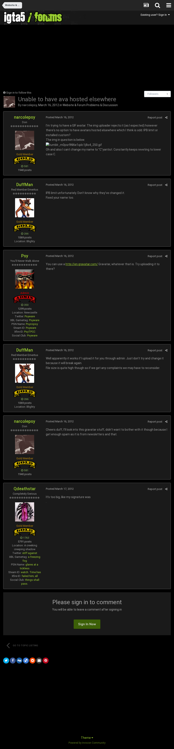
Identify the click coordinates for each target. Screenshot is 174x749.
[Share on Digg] (19, 661)
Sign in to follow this (18, 92)
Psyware (30, 316)
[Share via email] (39, 661)
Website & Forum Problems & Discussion (90, 105)
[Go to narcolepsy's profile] (9, 102)
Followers (153, 94)
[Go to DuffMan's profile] (24, 207)
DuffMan (24, 184)
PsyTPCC (29, 331)
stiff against (29, 553)
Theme (86, 737)
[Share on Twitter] (6, 661)
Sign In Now (87, 624)
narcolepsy (29, 105)
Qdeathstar (25, 488)
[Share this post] (166, 117)
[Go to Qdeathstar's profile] (24, 511)
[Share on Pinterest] (46, 661)
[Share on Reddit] (32, 661)
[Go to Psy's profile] (24, 279)
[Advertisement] (52, 58)
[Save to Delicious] (26, 661)
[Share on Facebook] (13, 661)
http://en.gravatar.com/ (82, 264)
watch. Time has (31, 572)
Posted (60, 117)
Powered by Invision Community (87, 742)
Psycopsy (32, 324)
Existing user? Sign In (154, 14)
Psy (24, 255)
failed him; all (30, 576)
